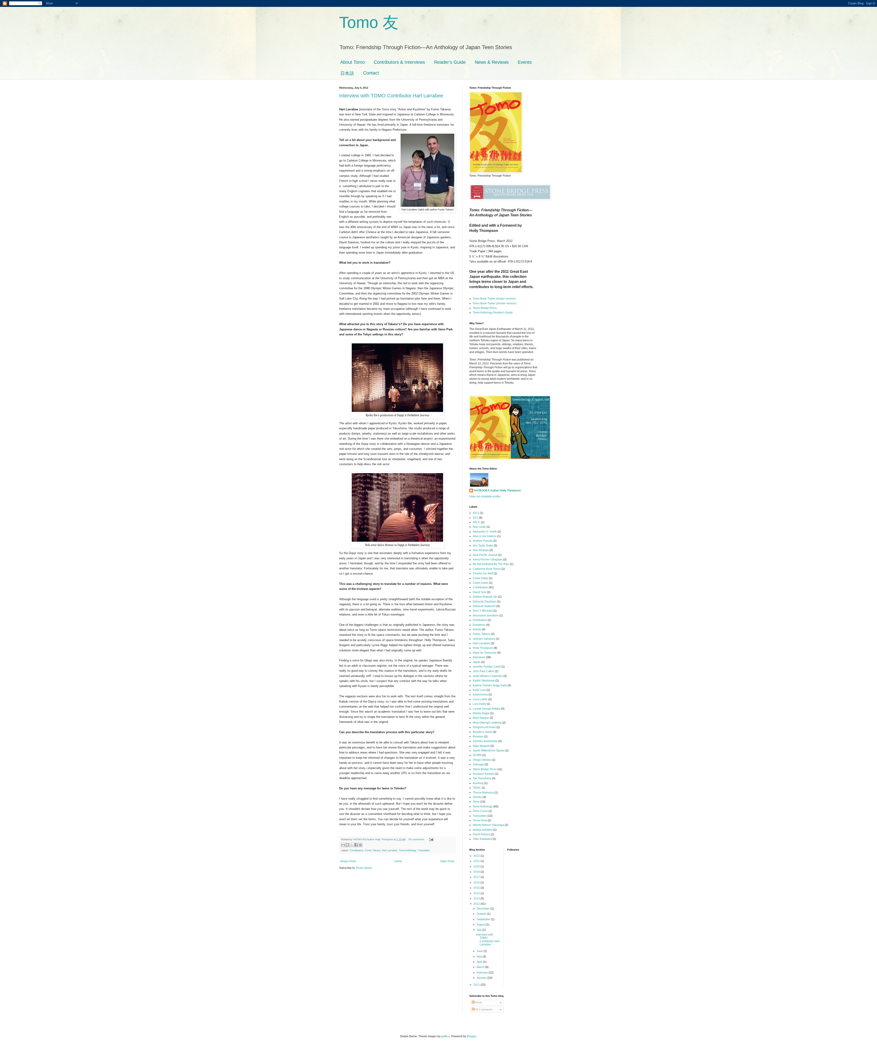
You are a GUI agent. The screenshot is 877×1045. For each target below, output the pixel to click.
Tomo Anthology (407, 850)
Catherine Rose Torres (487, 568)
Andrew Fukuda (482, 540)
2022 (477, 855)
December (483, 908)
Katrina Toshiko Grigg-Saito (490, 685)
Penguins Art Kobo (484, 727)
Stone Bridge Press (485, 308)
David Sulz (479, 592)
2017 (477, 877)
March (481, 967)
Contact (371, 72)
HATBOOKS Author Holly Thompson (497, 490)
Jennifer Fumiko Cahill (487, 666)
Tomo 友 (369, 22)
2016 (477, 882)
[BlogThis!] (347, 845)
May (480, 956)
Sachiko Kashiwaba (485, 741)
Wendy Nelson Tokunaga (488, 825)
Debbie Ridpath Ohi (485, 596)
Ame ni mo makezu (485, 536)
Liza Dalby (479, 704)
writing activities (482, 829)
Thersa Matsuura (483, 792)
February (483, 972)
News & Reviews (492, 62)
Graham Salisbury (484, 638)
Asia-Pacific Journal (485, 555)
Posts (478, 1002)
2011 (477, 984)
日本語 (347, 73)
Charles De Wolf (483, 573)
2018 (477, 871)
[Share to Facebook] (356, 845)
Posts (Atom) (364, 868)
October (482, 913)
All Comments (483, 1009)
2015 (477, 887)
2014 (477, 893)
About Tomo (352, 62)
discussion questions (486, 615)
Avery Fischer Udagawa (487, 559)
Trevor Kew (480, 820)
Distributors (480, 620)
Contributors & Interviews (399, 62)
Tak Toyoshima (482, 778)
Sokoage (478, 764)
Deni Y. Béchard (483, 610)
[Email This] (343, 845)
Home (398, 861)
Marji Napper (481, 717)
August (481, 924)
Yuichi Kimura (481, 834)
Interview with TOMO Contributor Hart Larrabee (391, 95)
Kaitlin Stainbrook (484, 680)
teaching (478, 783)
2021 (477, 861)
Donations (479, 624)
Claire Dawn (480, 582)
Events (525, 62)
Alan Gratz (479, 526)
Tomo (476, 801)
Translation (423, 850)
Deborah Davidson (484, 601)
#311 (476, 513)
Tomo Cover (480, 811)
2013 (477, 898)
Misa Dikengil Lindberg (487, 722)
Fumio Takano (372, 850)
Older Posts (447, 861)
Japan (477, 662)
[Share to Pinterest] (360, 845)
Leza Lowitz (480, 699)
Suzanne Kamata (483, 773)
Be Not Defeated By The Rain (491, 564)
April (480, 961)
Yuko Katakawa (482, 839)
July (479, 929)
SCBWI (477, 755)
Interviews (479, 657)
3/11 (475, 517)
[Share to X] (351, 845)
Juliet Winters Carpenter (488, 676)
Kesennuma (480, 694)
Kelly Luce (479, 690)
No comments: (417, 839)
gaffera (445, 1036)
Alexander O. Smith (485, 531)
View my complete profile (484, 496)
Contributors (356, 850)
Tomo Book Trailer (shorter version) (494, 303)
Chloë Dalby (480, 578)
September (484, 919)
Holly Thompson (483, 648)
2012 (477, 903)
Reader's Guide (450, 62)
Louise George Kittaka (486, 708)
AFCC (476, 522)
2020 (477, 866)
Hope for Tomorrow (485, 652)
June (480, 951)
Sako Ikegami (481, 746)
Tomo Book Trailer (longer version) (494, 298)
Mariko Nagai (481, 713)
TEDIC (477, 787)
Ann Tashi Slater (483, 545)
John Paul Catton (483, 671)
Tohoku (477, 797)
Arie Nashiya (481, 550)
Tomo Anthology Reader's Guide (493, 312)
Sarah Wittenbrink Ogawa (489, 750)
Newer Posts (348, 861)
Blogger (471, 1036)
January (482, 977)
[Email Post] (430, 839)
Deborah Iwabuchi (484, 606)
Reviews (478, 736)
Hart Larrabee (389, 850)
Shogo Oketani (482, 759)
